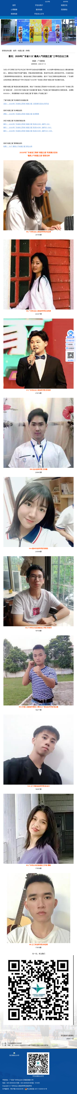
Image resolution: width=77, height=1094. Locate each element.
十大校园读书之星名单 (15, 1043)
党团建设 (64, 9)
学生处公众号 (39, 14)
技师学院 (65, 1)
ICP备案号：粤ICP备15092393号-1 (13, 1089)
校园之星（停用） (24, 50)
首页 (14, 5)
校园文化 (64, 5)
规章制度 (14, 14)
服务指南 (39, 9)
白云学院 (47, 1)
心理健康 (14, 9)
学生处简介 (39, 5)
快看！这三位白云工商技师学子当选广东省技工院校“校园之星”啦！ (28, 1045)
